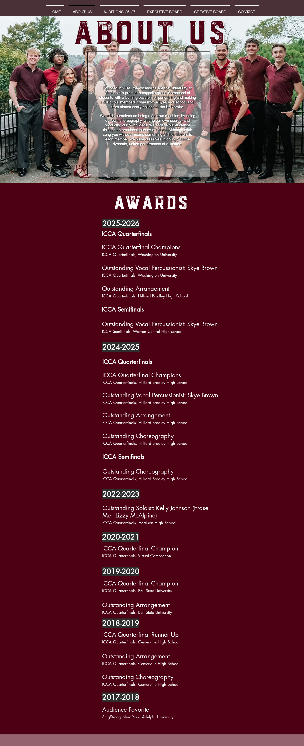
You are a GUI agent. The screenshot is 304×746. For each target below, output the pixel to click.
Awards (152, 204)
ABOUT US (152, 35)
